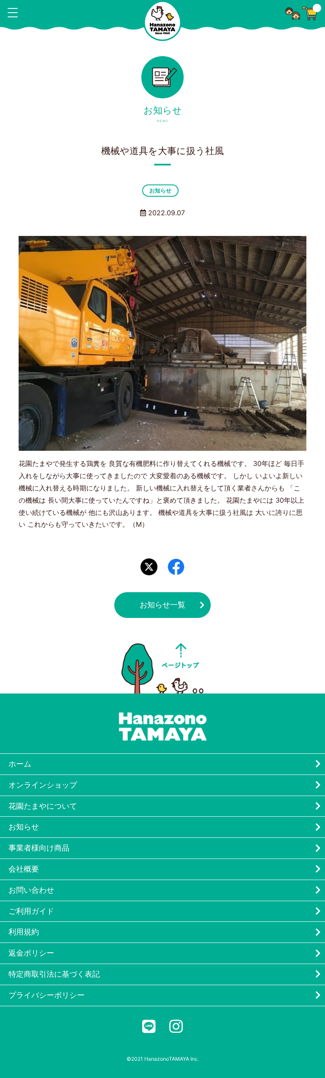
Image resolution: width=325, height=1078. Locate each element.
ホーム (19, 763)
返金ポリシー (31, 952)
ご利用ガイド (31, 911)
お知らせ (160, 190)
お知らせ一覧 (162, 604)
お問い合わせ (31, 890)
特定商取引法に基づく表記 (54, 974)
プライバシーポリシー (46, 995)
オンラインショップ (42, 784)
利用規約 (23, 931)
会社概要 (23, 868)
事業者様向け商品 (38, 847)
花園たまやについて (42, 806)
